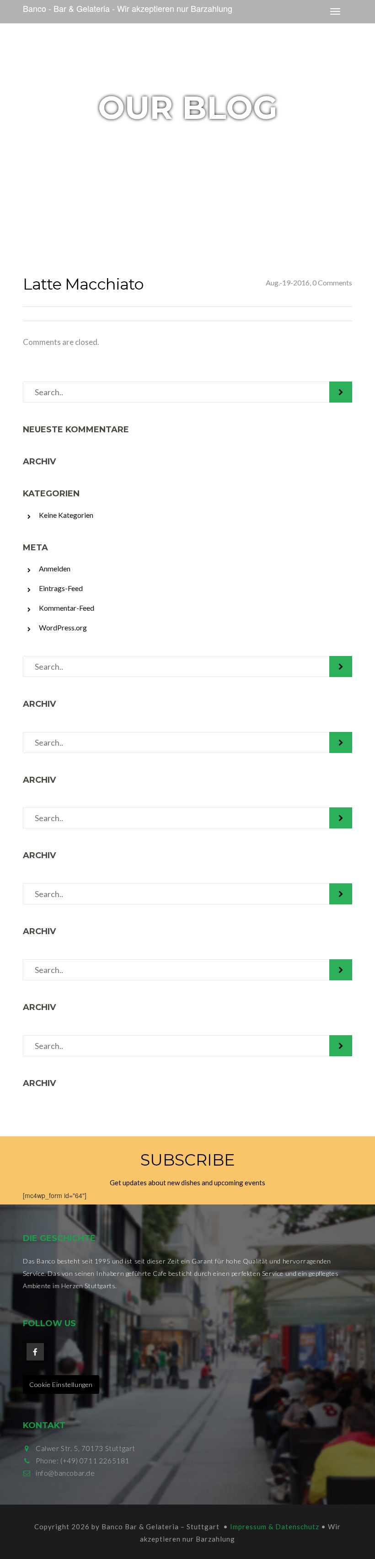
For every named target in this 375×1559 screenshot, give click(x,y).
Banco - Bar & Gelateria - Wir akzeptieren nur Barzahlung (127, 8)
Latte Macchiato (83, 284)
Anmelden (54, 568)
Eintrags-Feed (61, 588)
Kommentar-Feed (66, 607)
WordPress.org (63, 627)
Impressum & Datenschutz (274, 1526)
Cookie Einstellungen (61, 1384)
